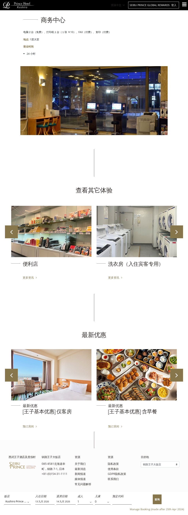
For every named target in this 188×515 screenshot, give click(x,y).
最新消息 (80, 469)
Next (176, 231)
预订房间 (29, 426)
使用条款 (113, 469)
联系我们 (113, 479)
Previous (11, 231)
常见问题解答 (83, 484)
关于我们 (80, 464)
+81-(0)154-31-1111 (54, 474)
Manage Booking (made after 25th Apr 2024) (157, 509)
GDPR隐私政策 (117, 474)
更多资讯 (29, 277)
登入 (173, 5)
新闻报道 (80, 474)
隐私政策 (113, 464)
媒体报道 (80, 479)
